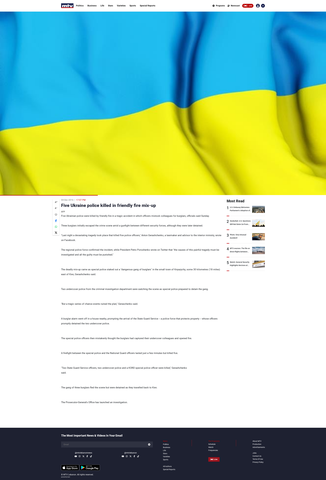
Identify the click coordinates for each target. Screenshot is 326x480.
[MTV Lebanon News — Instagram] (80, 456)
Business (92, 5)
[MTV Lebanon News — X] (83, 456)
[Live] (214, 453)
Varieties (121, 5)
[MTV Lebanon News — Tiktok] (91, 456)
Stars (110, 5)
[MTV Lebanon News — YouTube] (76, 456)
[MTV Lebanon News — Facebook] (87, 456)
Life (102, 5)
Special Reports (147, 5)
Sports (133, 5)
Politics (80, 5)
